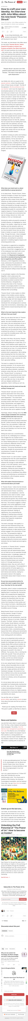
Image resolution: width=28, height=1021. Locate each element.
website (19, 699)
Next (23, 920)
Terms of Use (21, 902)
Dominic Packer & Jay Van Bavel (12, 26)
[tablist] (7, 930)
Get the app (21, 1014)
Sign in (25, 2)
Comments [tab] (4, 930)
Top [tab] (3, 948)
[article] (14, 958)
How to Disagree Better (8, 968)
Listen (24, 27)
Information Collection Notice (15, 904)
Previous (6, 920)
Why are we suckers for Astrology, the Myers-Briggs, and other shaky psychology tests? (10, 954)
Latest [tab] (6, 948)
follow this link (17, 783)
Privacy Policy (16, 1006)
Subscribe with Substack (15, 1000)
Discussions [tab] (12, 948)
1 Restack (12, 911)
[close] (24, 971)
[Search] (25, 948)
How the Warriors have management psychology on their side (13, 729)
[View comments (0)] (7, 31)
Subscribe (19, 2)
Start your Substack (10, 1014)
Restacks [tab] (11, 930)
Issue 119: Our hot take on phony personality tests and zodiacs (9, 958)
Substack (7, 1018)
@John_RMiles (5, 699)
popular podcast (5, 83)
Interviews (4, 6)
